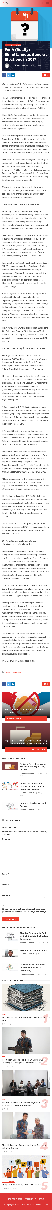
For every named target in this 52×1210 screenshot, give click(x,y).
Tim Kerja (39, 1199)
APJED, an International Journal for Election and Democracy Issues (32, 786)
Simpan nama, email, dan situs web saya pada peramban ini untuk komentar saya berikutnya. (24, 910)
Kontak (28, 1199)
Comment (6, 839)
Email (5, 885)
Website (6, 895)
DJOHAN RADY (19, 66)
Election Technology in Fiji (33, 950)
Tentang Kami (15, 1199)
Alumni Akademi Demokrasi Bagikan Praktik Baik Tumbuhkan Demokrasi (24, 1104)
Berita (4, 1057)
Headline (5, 1014)
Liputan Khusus (8, 1181)
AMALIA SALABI (28, 773)
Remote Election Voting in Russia (33, 804)
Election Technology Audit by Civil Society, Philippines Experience (34, 936)
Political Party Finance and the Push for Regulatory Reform (34, 767)
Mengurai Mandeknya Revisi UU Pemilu (22, 1184)
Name (5, 874)
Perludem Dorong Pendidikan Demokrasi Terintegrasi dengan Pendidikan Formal (22, 1061)
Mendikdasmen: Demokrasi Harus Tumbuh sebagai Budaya (24, 1146)
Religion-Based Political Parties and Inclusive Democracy (32, 967)
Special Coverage (13, 45)
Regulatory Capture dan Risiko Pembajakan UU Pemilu (26, 1019)
